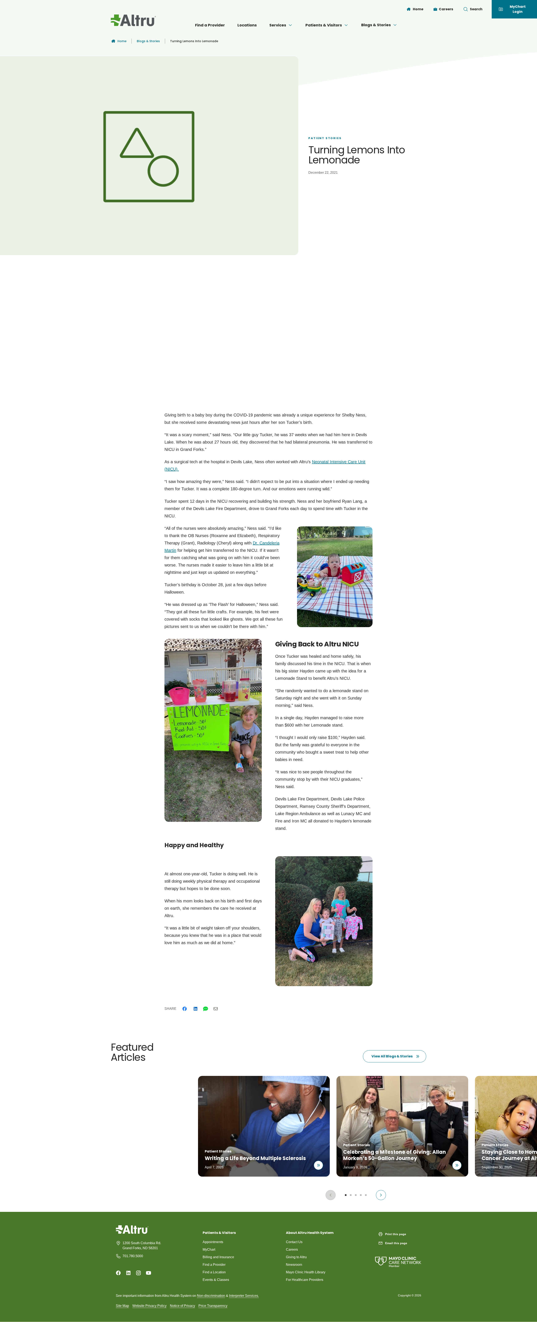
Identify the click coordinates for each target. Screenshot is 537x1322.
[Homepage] (132, 1233)
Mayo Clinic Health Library (305, 1272)
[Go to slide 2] (351, 1195)
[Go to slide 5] (366, 1195)
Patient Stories (324, 138)
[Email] (215, 1008)
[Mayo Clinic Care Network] (398, 1257)
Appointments (213, 1242)
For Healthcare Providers (304, 1280)
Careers (292, 1249)
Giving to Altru (296, 1257)
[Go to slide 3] (356, 1195)
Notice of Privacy (182, 1306)
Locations (247, 25)
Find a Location (214, 1272)
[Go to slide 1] (346, 1195)
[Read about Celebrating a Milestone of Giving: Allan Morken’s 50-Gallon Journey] (456, 1165)
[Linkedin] (195, 1008)
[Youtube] (148, 1272)
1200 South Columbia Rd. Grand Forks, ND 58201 (142, 1245)
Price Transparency (212, 1306)
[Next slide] (381, 1195)
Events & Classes (216, 1280)
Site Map (122, 1306)
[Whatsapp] (205, 1008)
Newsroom (294, 1264)
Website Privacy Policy (149, 1306)
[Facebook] (184, 1008)
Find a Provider (210, 25)
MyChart (209, 1249)
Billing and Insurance (218, 1257)
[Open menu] (290, 25)
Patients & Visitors (323, 25)
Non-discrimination (211, 1295)
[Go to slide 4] (361, 1195)
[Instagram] (138, 1272)
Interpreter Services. (244, 1295)
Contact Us (294, 1242)
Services (277, 25)
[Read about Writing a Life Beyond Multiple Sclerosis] (318, 1165)
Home (121, 41)
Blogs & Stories (376, 24)
